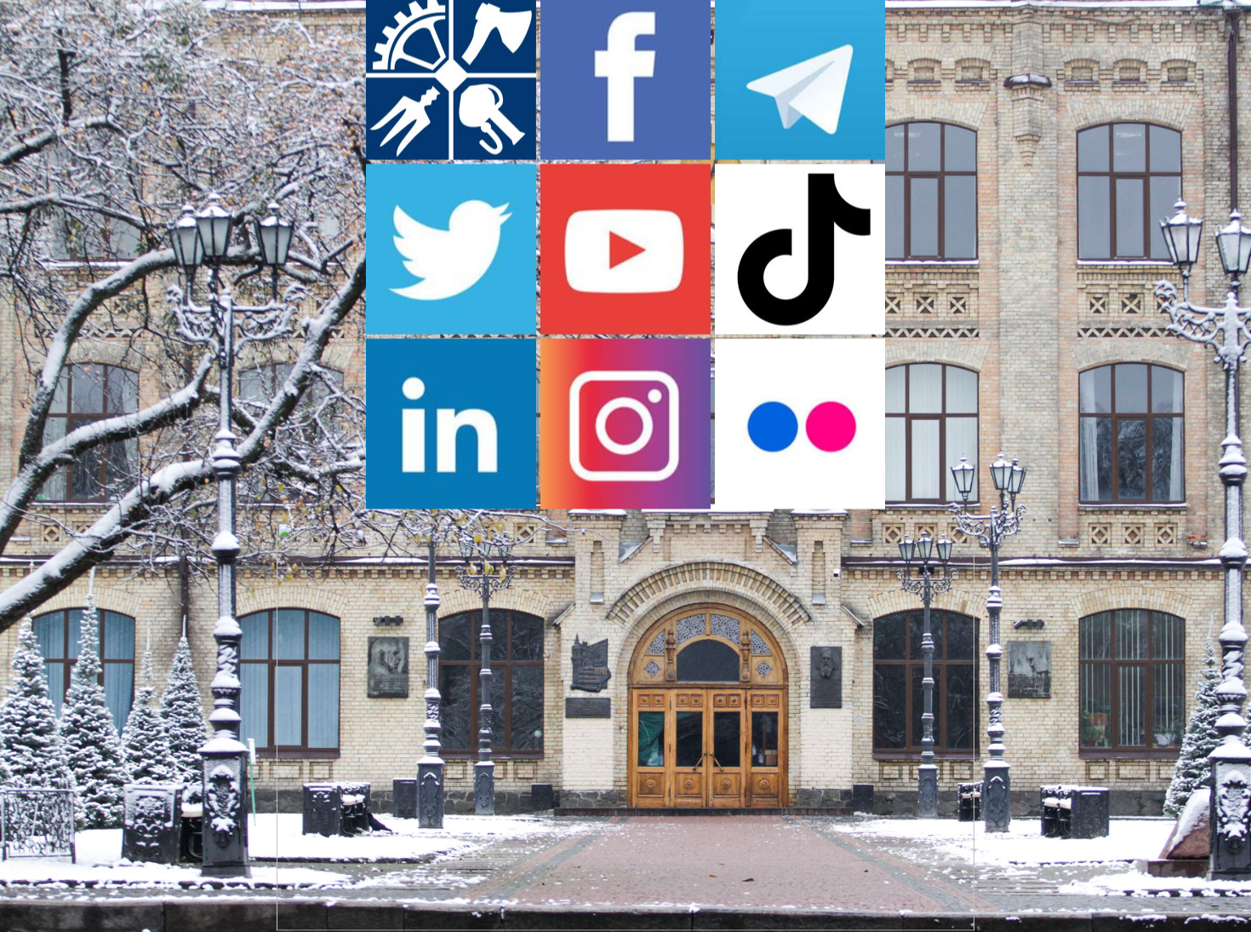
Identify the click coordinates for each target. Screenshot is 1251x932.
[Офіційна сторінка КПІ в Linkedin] (451, 503)
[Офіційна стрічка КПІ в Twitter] (451, 329)
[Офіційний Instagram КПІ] (625, 503)
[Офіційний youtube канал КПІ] (625, 329)
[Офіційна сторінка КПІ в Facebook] (625, 154)
